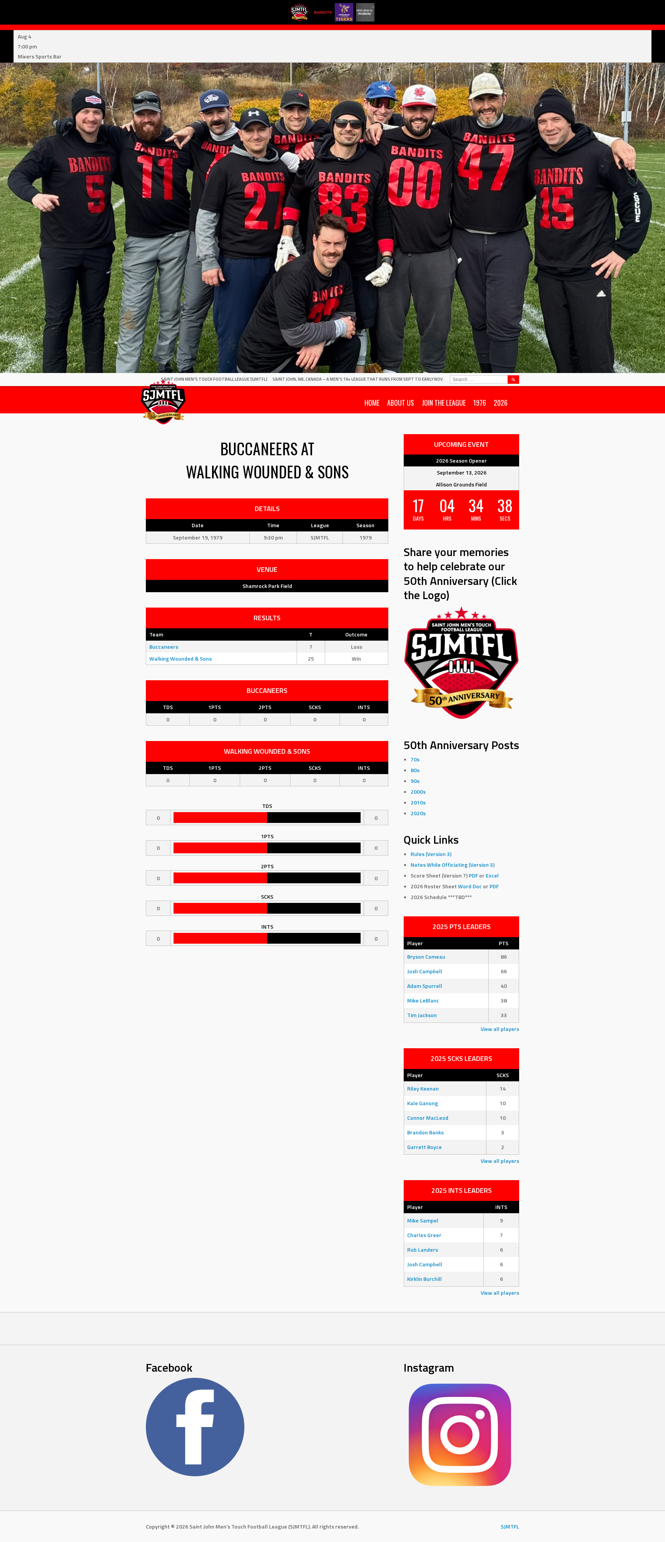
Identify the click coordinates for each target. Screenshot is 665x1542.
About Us (400, 403)
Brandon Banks (425, 1132)
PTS (503, 943)
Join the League (444, 403)
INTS (364, 707)
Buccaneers (163, 647)
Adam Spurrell (424, 986)
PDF (473, 875)
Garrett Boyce (424, 1147)
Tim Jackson (422, 1015)
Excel (492, 875)
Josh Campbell (424, 971)
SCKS (315, 707)
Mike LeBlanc (423, 1000)
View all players (500, 1029)
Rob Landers (422, 1250)
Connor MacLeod (427, 1118)
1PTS (214, 707)
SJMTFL (510, 1526)
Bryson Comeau (426, 957)
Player (415, 943)
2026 (501, 403)
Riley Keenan (423, 1088)
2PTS (265, 707)
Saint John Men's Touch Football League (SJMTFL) (214, 379)
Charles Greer (424, 1235)
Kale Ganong (422, 1103)
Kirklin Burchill (424, 1279)
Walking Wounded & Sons (180, 658)
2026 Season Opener (461, 460)
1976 (479, 403)
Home (371, 403)
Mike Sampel (422, 1220)
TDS (168, 707)
